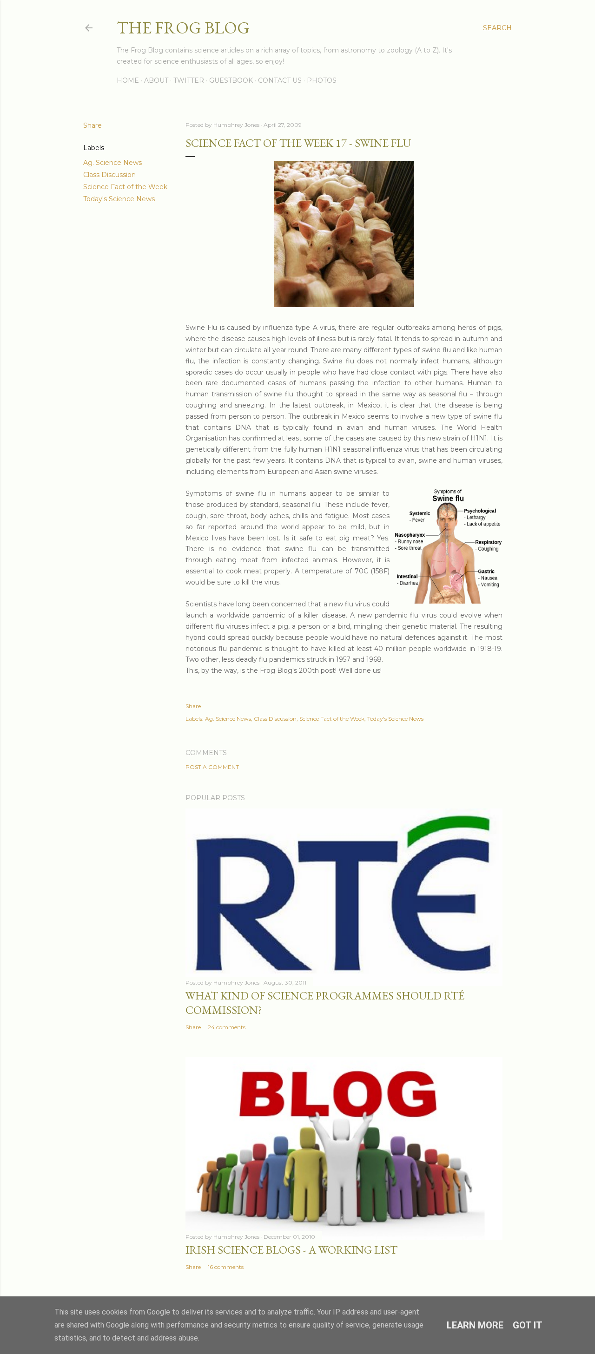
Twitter (188, 80)
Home (128, 80)
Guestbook (231, 80)
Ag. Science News (112, 162)
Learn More (475, 1325)
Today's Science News (119, 199)
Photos (322, 80)
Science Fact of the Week (125, 187)
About (156, 80)
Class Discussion (109, 175)
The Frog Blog (183, 28)
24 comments (226, 1027)
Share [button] (92, 125)
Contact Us (280, 80)
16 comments (226, 1266)
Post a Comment (212, 766)
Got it (527, 1325)
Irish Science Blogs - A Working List (291, 1249)
